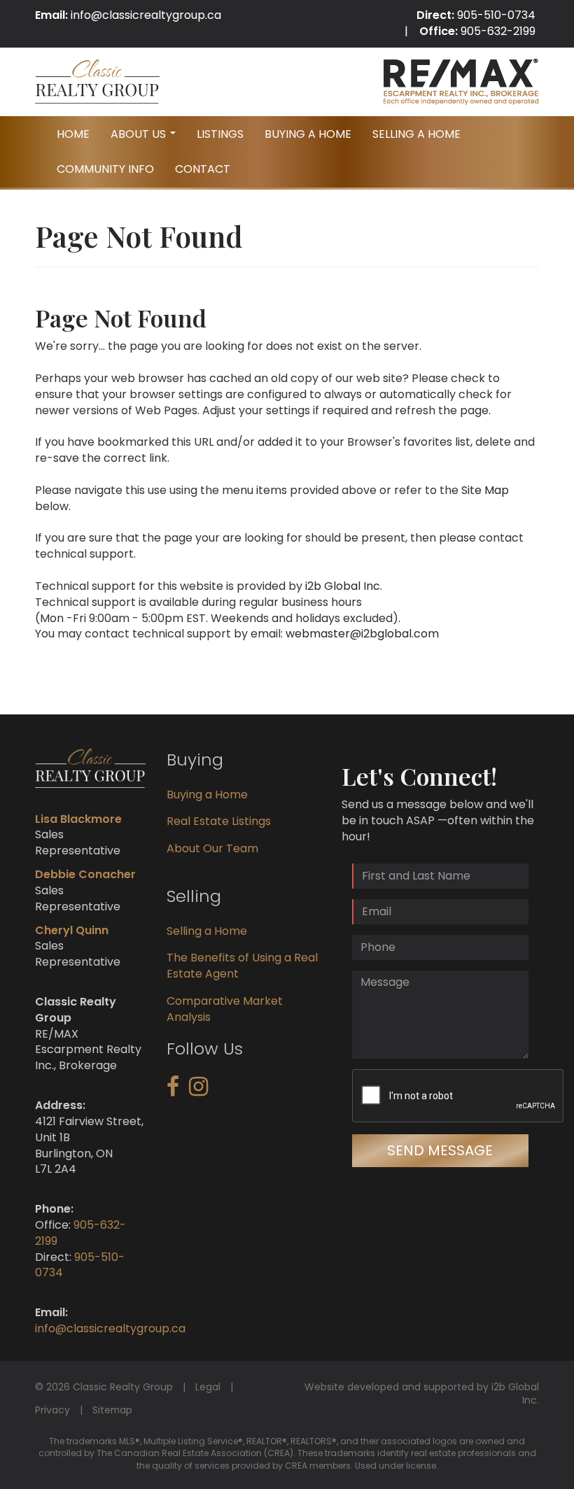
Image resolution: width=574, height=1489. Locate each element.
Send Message (440, 1150)
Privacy (52, 1410)
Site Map (485, 490)
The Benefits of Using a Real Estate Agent (242, 966)
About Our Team (212, 848)
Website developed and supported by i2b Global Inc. (421, 1394)
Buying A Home (308, 134)
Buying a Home (207, 794)
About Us (145, 138)
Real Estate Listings (219, 821)
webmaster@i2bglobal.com (362, 634)
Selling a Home (207, 931)
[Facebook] (173, 1090)
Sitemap (112, 1410)
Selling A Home (416, 134)
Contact (202, 169)
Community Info (105, 169)
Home (73, 134)
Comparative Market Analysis (225, 1009)
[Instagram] (198, 1090)
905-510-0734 (496, 15)
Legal (207, 1387)
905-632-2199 (498, 31)
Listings (220, 134)
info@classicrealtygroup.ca (146, 15)
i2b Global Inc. (343, 586)
